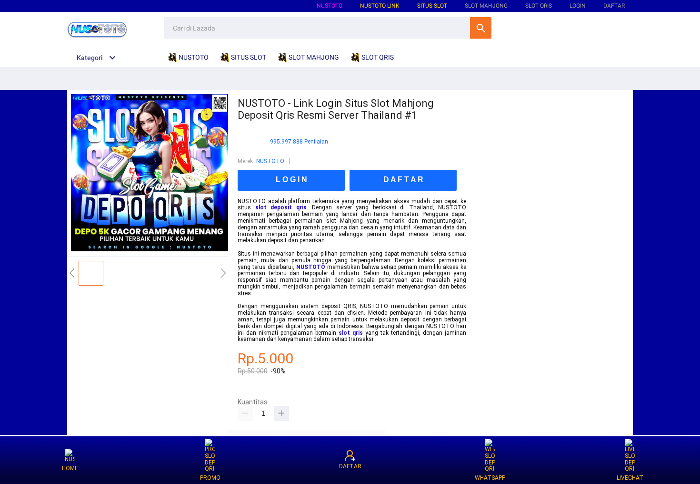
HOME (70, 468)
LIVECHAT (630, 477)
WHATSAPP (490, 477)
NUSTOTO (329, 5)
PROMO (210, 477)
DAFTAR (614, 5)
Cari (480, 28)
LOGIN (578, 5)
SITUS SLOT (432, 5)
